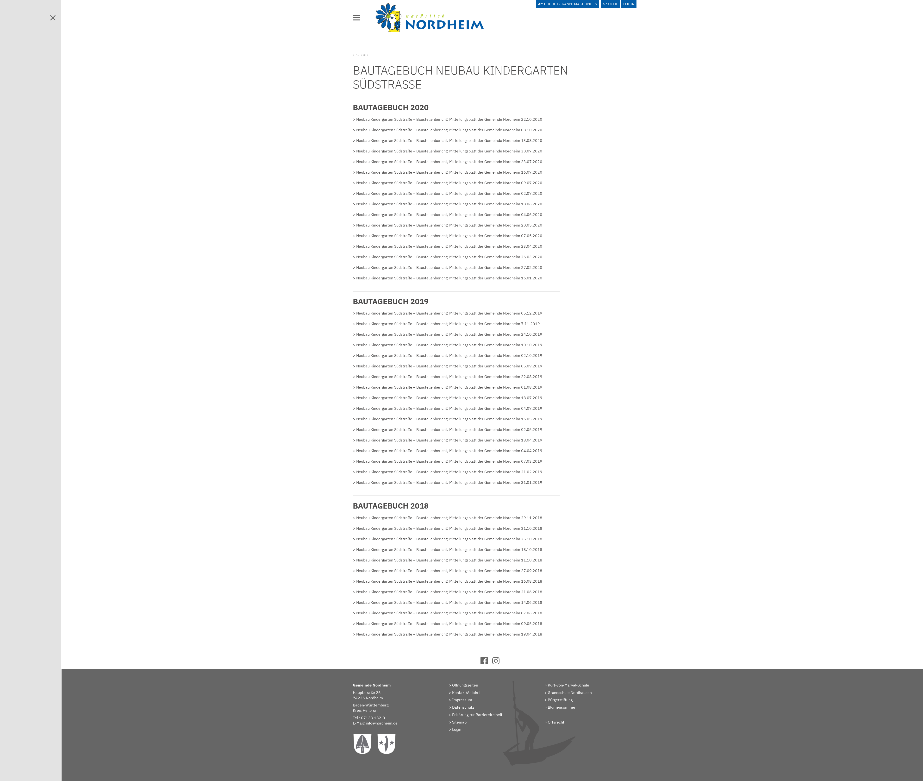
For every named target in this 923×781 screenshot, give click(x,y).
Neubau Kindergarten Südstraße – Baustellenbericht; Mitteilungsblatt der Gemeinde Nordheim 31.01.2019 (449, 482)
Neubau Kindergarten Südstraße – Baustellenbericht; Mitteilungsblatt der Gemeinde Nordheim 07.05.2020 (449, 235)
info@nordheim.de (382, 723)
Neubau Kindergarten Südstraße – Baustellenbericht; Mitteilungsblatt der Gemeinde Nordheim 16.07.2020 (449, 172)
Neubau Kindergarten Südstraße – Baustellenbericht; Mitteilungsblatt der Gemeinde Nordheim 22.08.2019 (449, 376)
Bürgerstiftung (560, 699)
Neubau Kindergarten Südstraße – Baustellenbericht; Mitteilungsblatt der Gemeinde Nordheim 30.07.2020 (449, 151)
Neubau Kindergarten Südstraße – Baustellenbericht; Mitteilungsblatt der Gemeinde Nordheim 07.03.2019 (449, 461)
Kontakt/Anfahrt (466, 692)
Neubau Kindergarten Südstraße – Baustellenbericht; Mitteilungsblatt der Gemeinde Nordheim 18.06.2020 (449, 204)
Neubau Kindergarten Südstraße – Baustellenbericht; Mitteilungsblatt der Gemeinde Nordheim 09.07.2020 (449, 182)
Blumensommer (561, 707)
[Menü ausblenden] (52, 17)
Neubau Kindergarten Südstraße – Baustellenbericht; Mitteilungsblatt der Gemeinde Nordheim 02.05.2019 (449, 429)
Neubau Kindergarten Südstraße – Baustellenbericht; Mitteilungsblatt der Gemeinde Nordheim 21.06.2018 (449, 591)
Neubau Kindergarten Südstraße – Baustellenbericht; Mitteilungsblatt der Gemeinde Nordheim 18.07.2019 (449, 397)
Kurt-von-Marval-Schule (568, 685)
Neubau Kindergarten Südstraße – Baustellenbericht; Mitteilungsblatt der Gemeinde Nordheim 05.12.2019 (449, 313)
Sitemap (459, 722)
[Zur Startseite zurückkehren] (429, 6)
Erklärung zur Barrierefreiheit (477, 714)
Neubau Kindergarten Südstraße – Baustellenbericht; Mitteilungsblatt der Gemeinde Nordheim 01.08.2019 (449, 387)
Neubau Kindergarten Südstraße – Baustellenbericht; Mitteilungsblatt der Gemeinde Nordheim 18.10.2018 (449, 549)
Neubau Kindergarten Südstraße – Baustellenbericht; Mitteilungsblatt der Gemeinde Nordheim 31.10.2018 (449, 528)
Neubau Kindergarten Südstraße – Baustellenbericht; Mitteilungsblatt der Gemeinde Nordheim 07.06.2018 (449, 613)
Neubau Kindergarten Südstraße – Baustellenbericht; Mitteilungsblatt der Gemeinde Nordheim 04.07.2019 (449, 408)
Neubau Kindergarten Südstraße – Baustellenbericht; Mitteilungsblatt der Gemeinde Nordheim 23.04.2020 (449, 246)
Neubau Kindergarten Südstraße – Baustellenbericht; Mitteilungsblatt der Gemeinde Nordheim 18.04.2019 (449, 440)
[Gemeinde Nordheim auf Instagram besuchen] (498, 663)
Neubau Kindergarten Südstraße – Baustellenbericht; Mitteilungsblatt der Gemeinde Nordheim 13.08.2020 (449, 140)
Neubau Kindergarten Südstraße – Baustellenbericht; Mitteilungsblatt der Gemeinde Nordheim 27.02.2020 (449, 267)
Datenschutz (463, 707)
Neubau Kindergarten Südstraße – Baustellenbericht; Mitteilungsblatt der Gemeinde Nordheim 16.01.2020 (449, 278)
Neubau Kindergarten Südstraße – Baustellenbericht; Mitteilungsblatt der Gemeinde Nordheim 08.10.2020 (449, 129)
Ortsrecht (556, 722)
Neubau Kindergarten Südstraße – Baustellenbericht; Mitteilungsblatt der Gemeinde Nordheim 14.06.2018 (449, 602)
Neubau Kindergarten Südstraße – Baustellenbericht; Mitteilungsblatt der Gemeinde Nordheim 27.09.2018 (449, 570)
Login (629, 3)
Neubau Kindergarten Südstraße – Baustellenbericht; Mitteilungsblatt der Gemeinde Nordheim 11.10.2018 (449, 560)
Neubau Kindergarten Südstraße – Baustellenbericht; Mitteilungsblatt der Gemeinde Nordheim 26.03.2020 (449, 256)
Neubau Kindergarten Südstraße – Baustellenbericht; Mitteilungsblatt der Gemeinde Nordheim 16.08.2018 (449, 581)
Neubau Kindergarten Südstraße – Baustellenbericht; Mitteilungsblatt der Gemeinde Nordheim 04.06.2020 (449, 214)
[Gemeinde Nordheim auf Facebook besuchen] (486, 663)
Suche (612, 3)
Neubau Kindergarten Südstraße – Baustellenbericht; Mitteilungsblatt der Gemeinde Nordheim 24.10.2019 (449, 334)
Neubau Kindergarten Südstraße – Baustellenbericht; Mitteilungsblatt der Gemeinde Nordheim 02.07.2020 (449, 193)
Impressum (462, 699)
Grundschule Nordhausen (570, 692)
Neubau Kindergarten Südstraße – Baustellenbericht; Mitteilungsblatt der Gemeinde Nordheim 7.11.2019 (448, 323)
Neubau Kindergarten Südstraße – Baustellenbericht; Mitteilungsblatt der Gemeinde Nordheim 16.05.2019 (449, 418)
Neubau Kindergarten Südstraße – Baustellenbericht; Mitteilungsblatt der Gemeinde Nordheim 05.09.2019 (449, 366)
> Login (455, 729)
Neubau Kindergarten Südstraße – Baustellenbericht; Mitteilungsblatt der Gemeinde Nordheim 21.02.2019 (449, 471)
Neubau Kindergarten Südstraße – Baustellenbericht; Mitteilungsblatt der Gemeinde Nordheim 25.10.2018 (449, 538)
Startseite (360, 55)
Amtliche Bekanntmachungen (567, 3)
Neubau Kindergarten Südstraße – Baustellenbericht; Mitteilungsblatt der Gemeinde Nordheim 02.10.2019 (449, 355)
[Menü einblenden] (356, 18)
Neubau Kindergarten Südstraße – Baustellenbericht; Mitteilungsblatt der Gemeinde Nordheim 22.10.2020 (449, 119)
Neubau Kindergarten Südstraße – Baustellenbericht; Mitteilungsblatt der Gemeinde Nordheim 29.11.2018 (449, 517)
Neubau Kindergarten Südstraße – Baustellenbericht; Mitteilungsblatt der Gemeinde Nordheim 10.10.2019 (449, 344)
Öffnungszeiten (465, 685)
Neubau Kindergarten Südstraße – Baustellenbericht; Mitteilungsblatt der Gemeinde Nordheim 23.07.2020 (449, 161)
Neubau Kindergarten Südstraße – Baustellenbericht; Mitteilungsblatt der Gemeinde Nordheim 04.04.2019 (449, 450)
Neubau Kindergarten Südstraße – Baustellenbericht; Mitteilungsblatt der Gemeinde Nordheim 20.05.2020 (449, 225)
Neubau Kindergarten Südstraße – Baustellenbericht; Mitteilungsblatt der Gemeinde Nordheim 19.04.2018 (449, 634)
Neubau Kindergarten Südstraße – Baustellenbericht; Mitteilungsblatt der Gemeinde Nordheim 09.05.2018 (449, 623)
